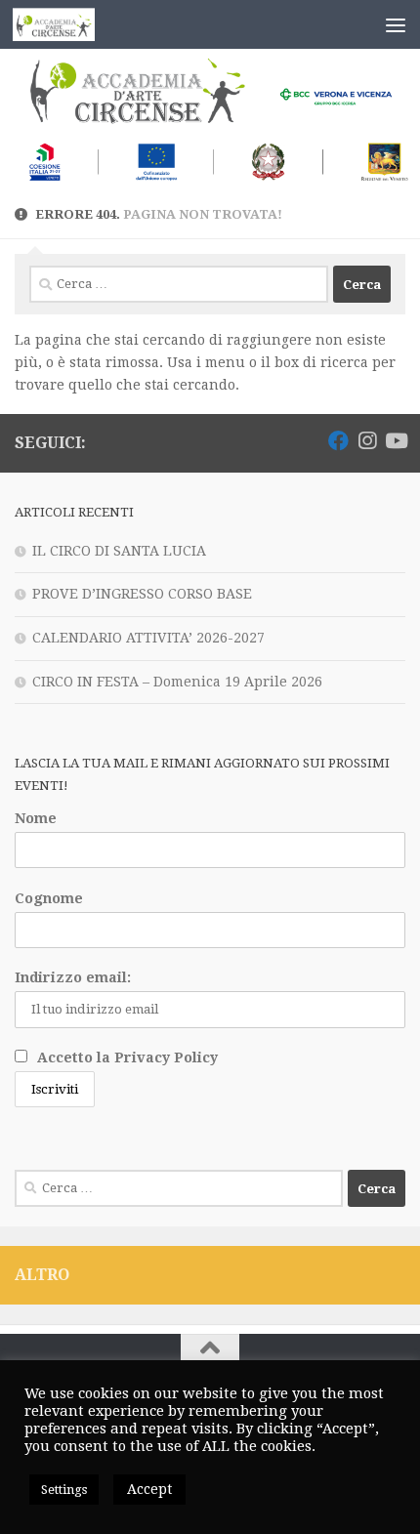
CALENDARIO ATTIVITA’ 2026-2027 (148, 637)
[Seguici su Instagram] (367, 441)
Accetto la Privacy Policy (127, 1057)
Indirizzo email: (73, 977)
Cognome (49, 898)
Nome (36, 818)
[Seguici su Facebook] (338, 441)
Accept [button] (149, 1489)
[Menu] (395, 24)
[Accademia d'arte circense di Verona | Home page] (68, 24)
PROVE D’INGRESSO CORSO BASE (142, 593)
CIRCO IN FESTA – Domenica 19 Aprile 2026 (177, 681)
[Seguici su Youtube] (395, 441)
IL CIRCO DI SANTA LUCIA (119, 551)
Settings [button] (64, 1489)
